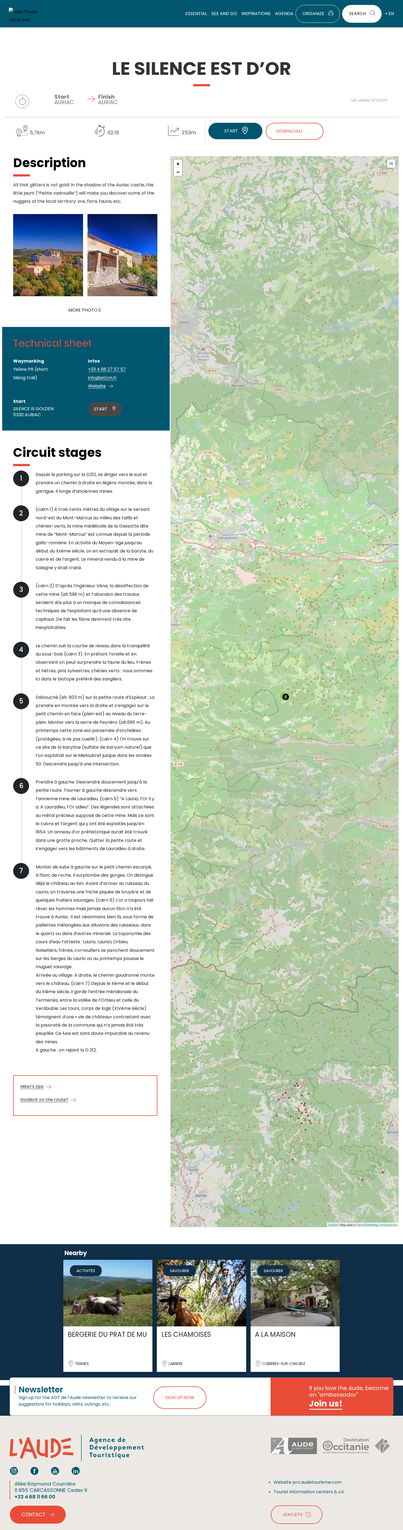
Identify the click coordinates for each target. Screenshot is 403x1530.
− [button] (178, 172)
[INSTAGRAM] (14, 1470)
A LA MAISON (275, 1334)
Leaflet (333, 1225)
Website (97, 386)
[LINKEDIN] (75, 1470)
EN (391, 13)
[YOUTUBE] (55, 1470)
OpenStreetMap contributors (376, 1225)
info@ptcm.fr (102, 378)
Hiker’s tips (32, 1086)
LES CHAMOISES (186, 1334)
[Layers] (391, 163)
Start (231, 131)
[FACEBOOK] (34, 1470)
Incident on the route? (44, 1099)
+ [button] (178, 163)
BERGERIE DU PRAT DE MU (107, 1334)
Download (289, 131)
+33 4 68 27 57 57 (107, 369)
